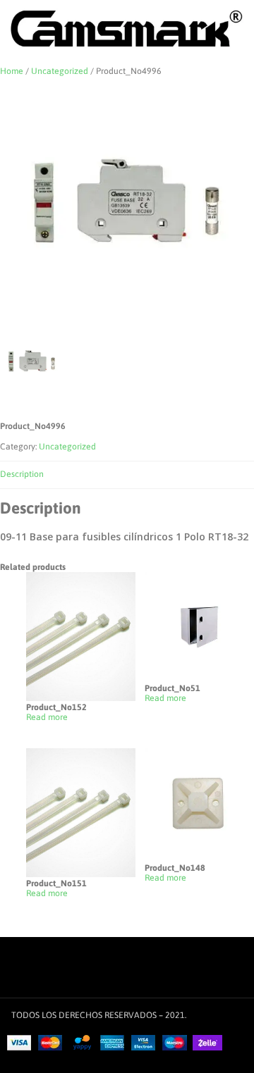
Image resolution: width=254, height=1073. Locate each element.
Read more (47, 717)
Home (11, 71)
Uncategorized (59, 71)
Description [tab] (22, 474)
